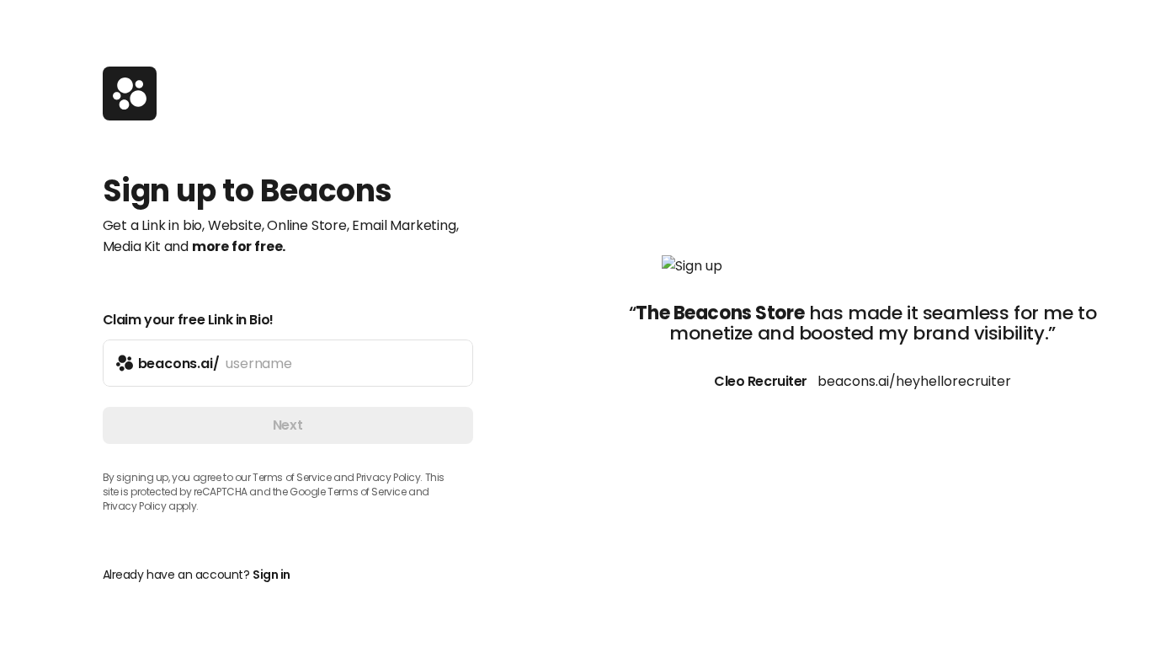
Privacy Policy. (389, 477)
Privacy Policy (135, 506)
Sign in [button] (271, 574)
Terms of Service (292, 477)
